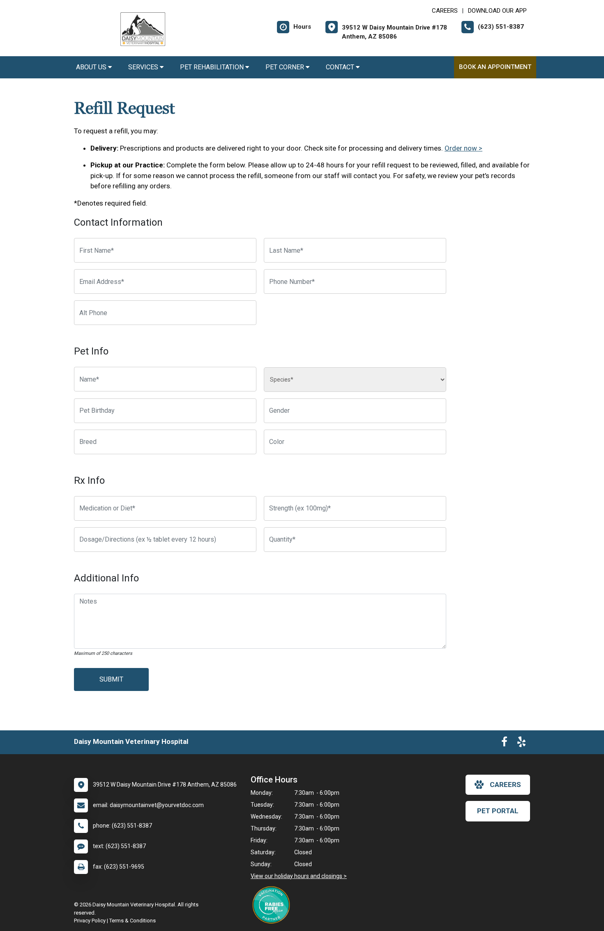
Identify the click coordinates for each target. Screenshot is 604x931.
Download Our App (497, 10)
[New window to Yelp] (521, 743)
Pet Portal (498, 811)
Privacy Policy (90, 920)
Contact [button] (341, 67)
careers (505, 784)
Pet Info (91, 351)
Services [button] (144, 67)
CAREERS (445, 10)
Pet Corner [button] (285, 67)
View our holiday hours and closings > (299, 876)
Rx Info (89, 480)
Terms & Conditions (132, 920)
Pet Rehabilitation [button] (212, 67)
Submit (111, 679)
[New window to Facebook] (504, 743)
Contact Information (118, 222)
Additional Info (106, 578)
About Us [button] (92, 67)
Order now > (463, 148)
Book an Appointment (495, 67)
